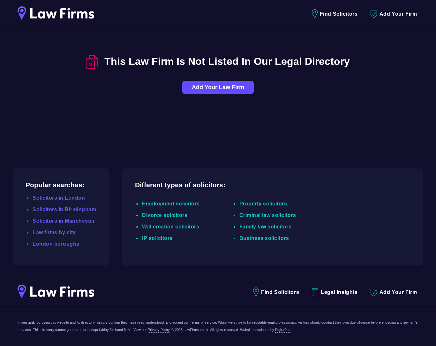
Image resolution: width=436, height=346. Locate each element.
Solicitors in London (59, 198)
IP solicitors (157, 238)
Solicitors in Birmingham (64, 209)
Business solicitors (264, 238)
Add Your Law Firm (218, 87)
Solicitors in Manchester (64, 221)
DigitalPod (282, 330)
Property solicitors (263, 203)
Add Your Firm (398, 14)
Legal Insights (339, 292)
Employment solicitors (171, 203)
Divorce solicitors (164, 215)
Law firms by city (54, 232)
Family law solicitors (265, 226)
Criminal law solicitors (267, 215)
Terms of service (203, 322)
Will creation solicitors (170, 226)
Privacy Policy (158, 330)
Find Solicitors (339, 14)
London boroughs (56, 244)
